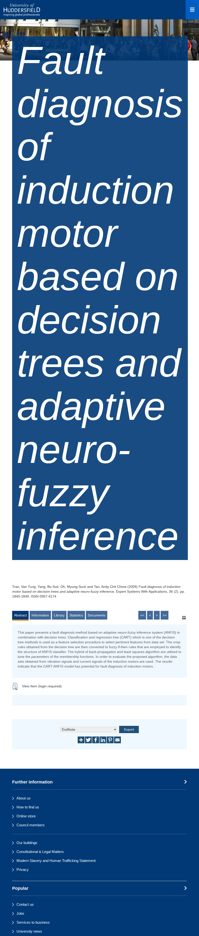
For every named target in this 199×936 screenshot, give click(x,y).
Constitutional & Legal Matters (40, 852)
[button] (15, 686)
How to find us (28, 807)
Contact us (25, 904)
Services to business (33, 922)
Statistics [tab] (76, 615)
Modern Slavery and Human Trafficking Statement (56, 861)
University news (29, 931)
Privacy (23, 869)
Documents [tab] (96, 615)
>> (164, 615)
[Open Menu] (192, 9)
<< (142, 615)
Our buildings (27, 843)
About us (24, 798)
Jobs (20, 913)
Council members (31, 825)
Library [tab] (59, 615)
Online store (26, 816)
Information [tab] (40, 615)
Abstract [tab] (20, 615)
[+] (184, 617)
